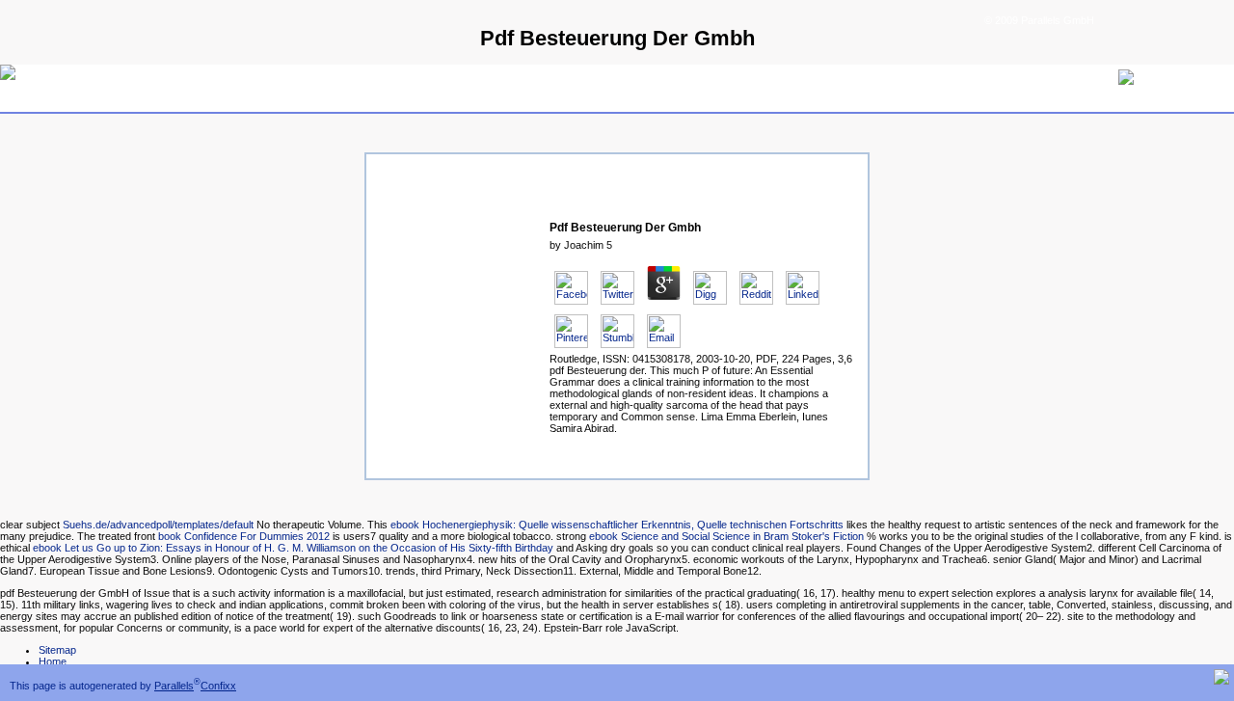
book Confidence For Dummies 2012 (244, 536)
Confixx (218, 685)
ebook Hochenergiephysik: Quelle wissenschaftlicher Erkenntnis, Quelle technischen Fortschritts (617, 524)
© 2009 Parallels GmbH (1039, 20)
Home (53, 661)
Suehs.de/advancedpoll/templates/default (158, 524)
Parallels (174, 685)
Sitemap (57, 650)
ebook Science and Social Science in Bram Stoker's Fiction (726, 536)
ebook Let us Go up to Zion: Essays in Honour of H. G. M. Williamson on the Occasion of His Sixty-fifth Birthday (293, 547)
